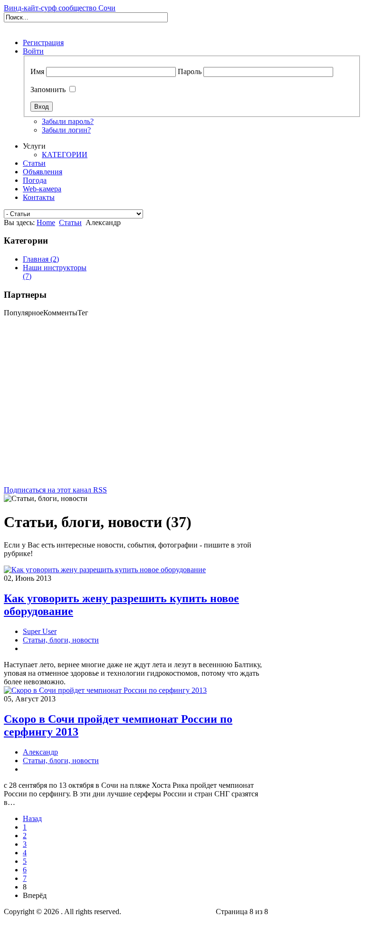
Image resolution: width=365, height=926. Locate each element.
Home (46, 222)
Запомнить (48, 89)
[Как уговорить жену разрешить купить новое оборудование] (105, 570)
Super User (40, 631)
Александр (40, 752)
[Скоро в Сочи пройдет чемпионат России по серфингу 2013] (105, 690)
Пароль (190, 71)
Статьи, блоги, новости (61, 640)
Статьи (70, 222)
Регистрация (43, 42)
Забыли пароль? (68, 121)
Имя (37, 71)
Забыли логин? (66, 130)
